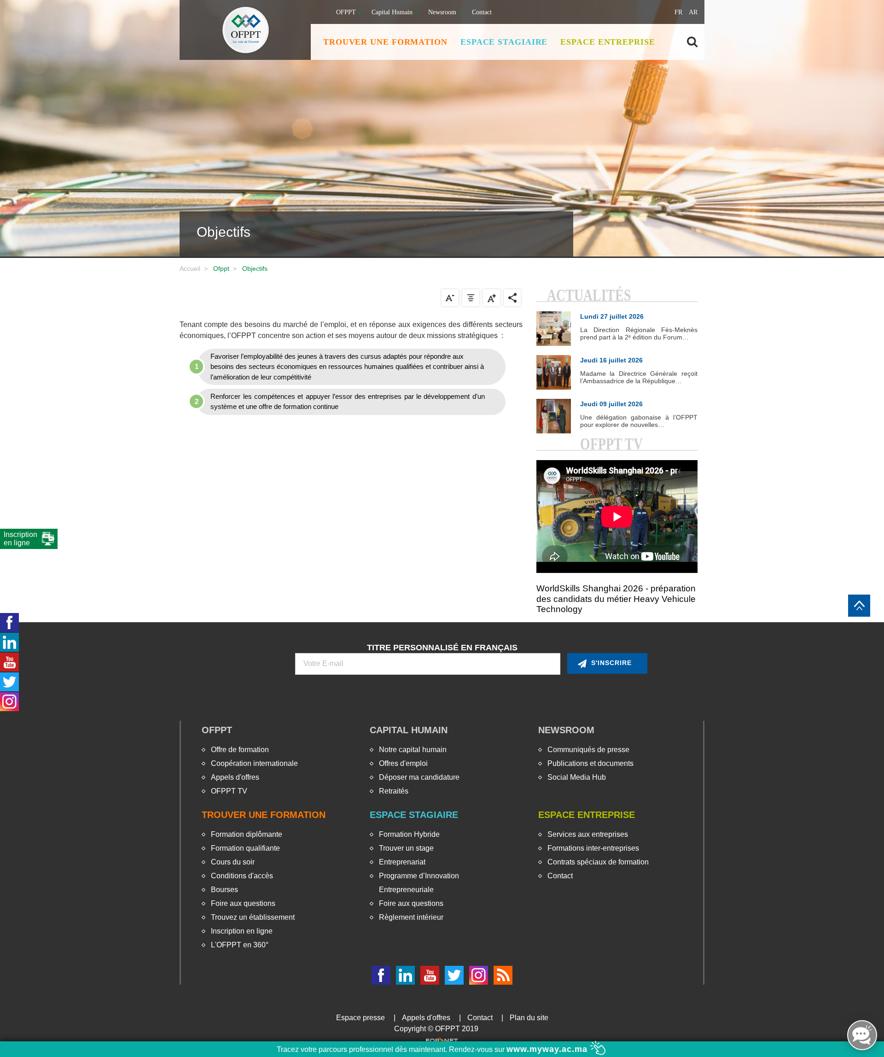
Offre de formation (240, 749)
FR (678, 12)
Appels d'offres (235, 777)
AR (693, 12)
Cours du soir (233, 862)
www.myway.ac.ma (548, 1049)
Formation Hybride (409, 834)
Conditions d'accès (242, 876)
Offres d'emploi (403, 763)
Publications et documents (590, 763)
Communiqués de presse (588, 749)
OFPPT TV (229, 791)
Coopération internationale (254, 763)
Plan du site (529, 1018)
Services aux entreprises (587, 834)
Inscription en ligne (242, 931)
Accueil (190, 268)
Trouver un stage (406, 848)
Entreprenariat (402, 862)
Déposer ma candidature (419, 777)
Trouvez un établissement (253, 917)
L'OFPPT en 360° (239, 945)
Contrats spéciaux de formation (598, 862)
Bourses (224, 889)
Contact (482, 12)
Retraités (393, 791)
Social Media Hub (576, 777)
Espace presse (360, 1018)
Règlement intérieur (411, 917)
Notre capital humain (413, 749)
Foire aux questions (243, 903)
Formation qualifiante (245, 848)
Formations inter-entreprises (593, 848)
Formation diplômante (246, 834)
